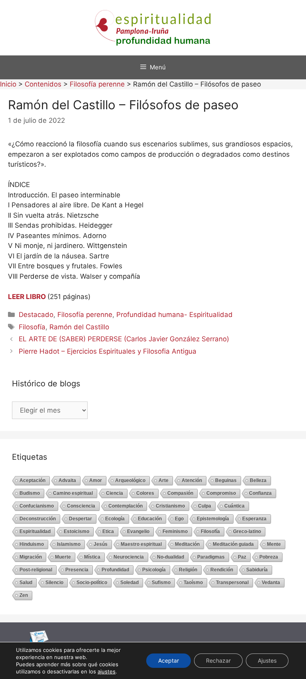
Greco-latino (247, 531)
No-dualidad (170, 557)
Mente (274, 544)
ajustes (107, 671)
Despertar (80, 519)
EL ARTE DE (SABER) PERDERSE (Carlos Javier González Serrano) (124, 339)
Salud (26, 582)
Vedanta (271, 582)
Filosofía (32, 327)
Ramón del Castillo (79, 327)
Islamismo (68, 544)
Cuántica (234, 506)
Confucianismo (37, 506)
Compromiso (221, 493)
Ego (179, 519)
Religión (188, 570)
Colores (145, 493)
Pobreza (268, 557)
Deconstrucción (38, 519)
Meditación (187, 544)
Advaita (67, 480)
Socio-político (91, 582)
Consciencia (81, 506)
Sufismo (161, 582)
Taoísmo (193, 582)
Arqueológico (130, 480)
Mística (92, 557)
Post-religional (36, 570)
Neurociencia (129, 557)
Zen (24, 595)
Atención (192, 480)
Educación (150, 519)
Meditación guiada (233, 544)
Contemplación (125, 506)
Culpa (204, 506)
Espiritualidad (35, 531)
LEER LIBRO (27, 297)
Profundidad (115, 570)
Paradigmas (211, 557)
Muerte (63, 557)
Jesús (101, 544)
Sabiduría (257, 570)
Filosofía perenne (84, 315)
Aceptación (32, 480)
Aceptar (168, 660)
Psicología (154, 570)
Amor (95, 480)
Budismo (30, 493)
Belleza (258, 480)
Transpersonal (232, 582)
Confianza (260, 493)
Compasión (180, 493)
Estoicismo (76, 531)
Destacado (36, 315)
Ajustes (267, 660)
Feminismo (175, 531)
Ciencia (114, 493)
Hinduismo (32, 544)
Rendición (221, 570)
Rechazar (218, 660)
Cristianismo (170, 506)
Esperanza (254, 519)
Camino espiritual (73, 493)
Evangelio (138, 531)
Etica (108, 531)
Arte (164, 480)
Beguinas (226, 480)
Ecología (115, 519)
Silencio (54, 582)
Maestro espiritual (141, 544)
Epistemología (213, 519)
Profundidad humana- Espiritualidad (174, 315)
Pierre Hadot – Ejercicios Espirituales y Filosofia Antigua (107, 351)
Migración (31, 557)
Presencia (76, 570)
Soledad (129, 582)
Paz (242, 557)
